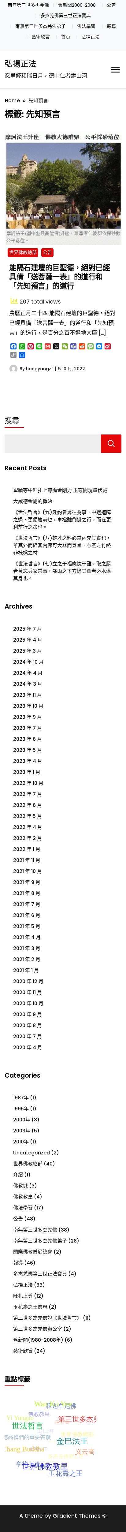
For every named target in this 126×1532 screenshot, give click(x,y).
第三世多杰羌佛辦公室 (37, 1329)
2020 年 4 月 (27, 1047)
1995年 (21, 1108)
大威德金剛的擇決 (32, 501)
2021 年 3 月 (26, 948)
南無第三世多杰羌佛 (28, 5)
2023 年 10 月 (28, 706)
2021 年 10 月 (27, 871)
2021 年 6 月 (26, 915)
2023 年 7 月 (27, 728)
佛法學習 (86, 26)
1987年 (21, 1097)
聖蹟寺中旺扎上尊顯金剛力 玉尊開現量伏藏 (60, 490)
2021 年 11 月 (26, 860)
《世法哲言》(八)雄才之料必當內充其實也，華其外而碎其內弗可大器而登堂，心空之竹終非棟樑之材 (62, 545)
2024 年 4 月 (28, 673)
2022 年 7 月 (27, 794)
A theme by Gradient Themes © (63, 1515)
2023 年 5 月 (27, 750)
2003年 (21, 1130)
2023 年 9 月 (27, 717)
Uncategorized (31, 1152)
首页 (65, 37)
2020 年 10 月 (28, 1003)
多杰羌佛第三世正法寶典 (65, 16)
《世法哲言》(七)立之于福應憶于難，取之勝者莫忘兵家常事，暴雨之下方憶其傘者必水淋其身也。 (62, 571)
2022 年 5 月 (27, 816)
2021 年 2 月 (26, 959)
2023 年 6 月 (27, 739)
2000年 (21, 1119)
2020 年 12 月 (28, 981)
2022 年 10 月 (28, 783)
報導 (111, 26)
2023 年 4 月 (27, 761)
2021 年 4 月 (27, 937)
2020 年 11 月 (27, 992)
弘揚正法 (90, 37)
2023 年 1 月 (26, 772)
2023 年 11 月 (27, 695)
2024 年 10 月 (28, 661)
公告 (111, 5)
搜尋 (12, 420)
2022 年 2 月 (27, 838)
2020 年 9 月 (27, 1014)
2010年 (21, 1141)
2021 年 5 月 (26, 926)
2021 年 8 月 (26, 893)
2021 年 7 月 (26, 904)
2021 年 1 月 (26, 970)
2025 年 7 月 (27, 628)
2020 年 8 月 (27, 1025)
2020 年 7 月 (27, 1036)
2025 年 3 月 (27, 650)
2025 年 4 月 (27, 639)
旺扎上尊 (23, 1295)
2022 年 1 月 (26, 849)
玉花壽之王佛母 (30, 1306)
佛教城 (20, 1185)
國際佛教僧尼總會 (32, 1251)
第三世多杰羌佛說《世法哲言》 (47, 1317)
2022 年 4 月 (27, 827)
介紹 (18, 1174)
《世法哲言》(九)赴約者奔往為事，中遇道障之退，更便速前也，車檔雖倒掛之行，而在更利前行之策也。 (62, 520)
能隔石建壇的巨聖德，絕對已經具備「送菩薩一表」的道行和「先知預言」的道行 (59, 277)
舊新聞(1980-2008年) (38, 1340)
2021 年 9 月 (26, 882)
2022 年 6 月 (27, 805)
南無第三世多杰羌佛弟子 (40, 26)
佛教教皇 (23, 1196)
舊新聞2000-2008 (77, 5)
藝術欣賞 (40, 37)
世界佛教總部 (23, 252)
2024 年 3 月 (27, 684)
